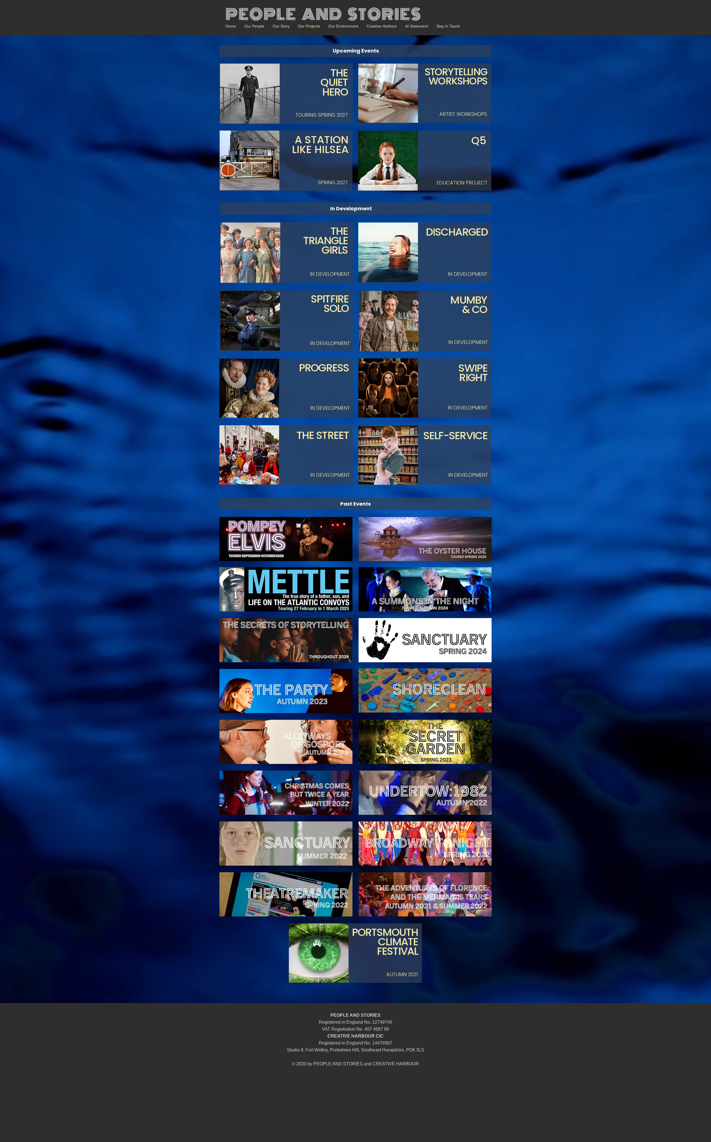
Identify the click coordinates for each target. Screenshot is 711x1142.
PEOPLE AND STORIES (324, 14)
